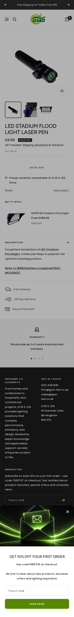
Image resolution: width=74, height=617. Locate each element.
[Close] (67, 511)
